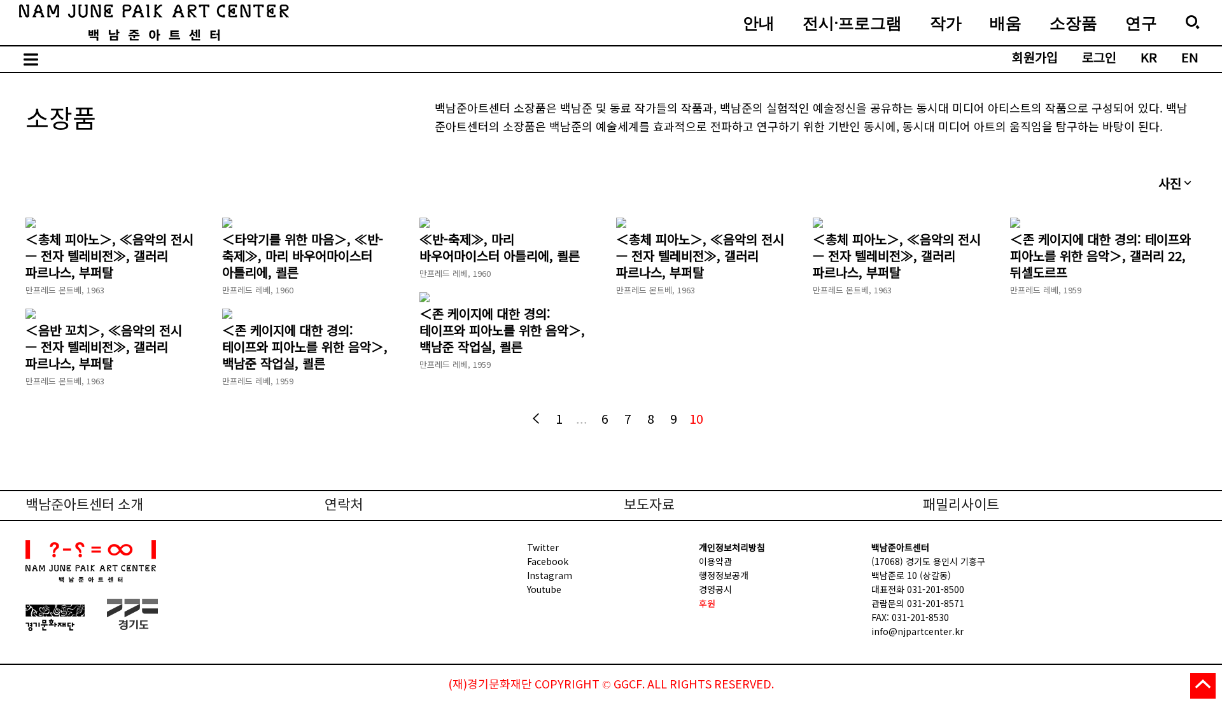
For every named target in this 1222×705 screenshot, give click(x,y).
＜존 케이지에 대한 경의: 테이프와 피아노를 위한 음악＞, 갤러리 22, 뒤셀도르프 (1100, 256)
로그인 (1099, 59)
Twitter (543, 547)
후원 (707, 603)
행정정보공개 (723, 575)
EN (1189, 59)
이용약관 (715, 561)
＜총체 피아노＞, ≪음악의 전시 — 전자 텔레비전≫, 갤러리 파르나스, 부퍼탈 (109, 256)
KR (1149, 59)
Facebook (547, 561)
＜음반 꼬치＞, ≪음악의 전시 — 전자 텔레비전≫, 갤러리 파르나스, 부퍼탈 (103, 347)
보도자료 (649, 505)
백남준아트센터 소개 (84, 505)
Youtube (544, 589)
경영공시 (715, 589)
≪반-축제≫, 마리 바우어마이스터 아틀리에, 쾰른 (499, 247)
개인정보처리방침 (732, 547)
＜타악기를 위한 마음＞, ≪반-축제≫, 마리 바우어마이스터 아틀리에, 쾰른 (302, 256)
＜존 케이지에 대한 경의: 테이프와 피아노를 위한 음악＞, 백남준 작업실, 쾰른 (502, 330)
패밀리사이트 (961, 505)
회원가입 (1035, 59)
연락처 (344, 505)
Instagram (549, 575)
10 (696, 418)
